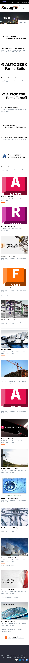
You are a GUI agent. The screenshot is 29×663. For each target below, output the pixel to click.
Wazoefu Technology (19, 657)
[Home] (10, 7)
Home (20, 22)
